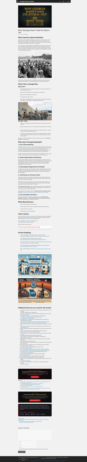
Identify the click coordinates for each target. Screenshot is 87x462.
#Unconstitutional (20, 420)
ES (65, 1)
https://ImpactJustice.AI (31, 216)
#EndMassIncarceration (22, 419)
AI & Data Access (63, 460)
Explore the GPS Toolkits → (34, 400)
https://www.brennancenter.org (28, 352)
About (45, 460)
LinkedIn (33, 414)
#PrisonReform (42, 419)
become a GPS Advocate (42, 457)
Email (38, 414)
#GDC (28, 419)
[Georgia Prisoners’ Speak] (18, 1)
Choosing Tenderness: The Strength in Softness (26, 422)
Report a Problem (51, 460)
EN (63, 1)
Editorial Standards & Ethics (35, 460)
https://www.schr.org (26, 354)
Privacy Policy (42, 460)
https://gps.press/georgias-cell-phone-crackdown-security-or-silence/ (35, 192)
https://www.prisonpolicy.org (27, 345)
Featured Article (21, 418)
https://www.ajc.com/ (38, 386)
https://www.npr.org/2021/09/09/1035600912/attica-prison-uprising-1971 (35, 350)
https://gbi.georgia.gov (26, 360)
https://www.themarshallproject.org (28, 341)
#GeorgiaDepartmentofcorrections (34, 419)
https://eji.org (24, 343)
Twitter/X (22, 414)
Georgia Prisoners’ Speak (27, 1)
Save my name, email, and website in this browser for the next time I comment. (33, 449)
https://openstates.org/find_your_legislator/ (26, 222)
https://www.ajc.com (26, 326)
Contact (47, 460)
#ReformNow (47, 419)
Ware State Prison (27, 146)
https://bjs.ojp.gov (25, 364)
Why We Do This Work (58, 460)
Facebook (28, 414)
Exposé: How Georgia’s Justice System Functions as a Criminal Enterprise (30, 421)
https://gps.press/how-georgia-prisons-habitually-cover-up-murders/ (32, 383)
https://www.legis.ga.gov (26, 337)
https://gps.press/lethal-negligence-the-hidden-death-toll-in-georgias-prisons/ (34, 236)
